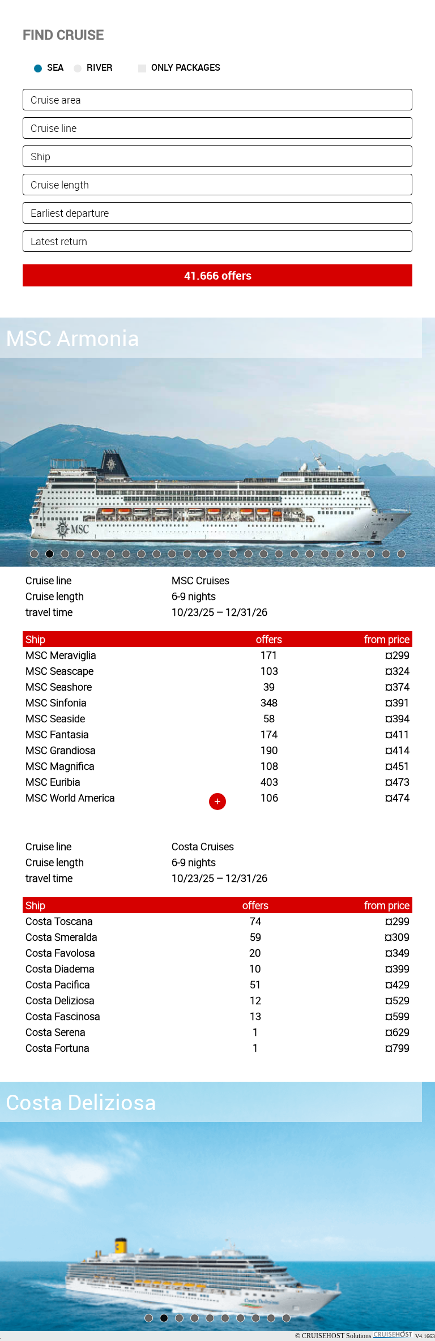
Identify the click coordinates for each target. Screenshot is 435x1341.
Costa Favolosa (60, 952)
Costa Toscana (59, 921)
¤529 (397, 1000)
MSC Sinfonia (56, 702)
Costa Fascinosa (62, 1016)
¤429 (397, 984)
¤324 (397, 671)
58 (269, 718)
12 (255, 1000)
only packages (185, 67)
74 (255, 921)
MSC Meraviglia (60, 655)
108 (269, 766)
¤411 (397, 734)
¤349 (397, 952)
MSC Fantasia (57, 734)
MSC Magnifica (60, 766)
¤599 (397, 1016)
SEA (55, 67)
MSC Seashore (58, 686)
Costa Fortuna (57, 1048)
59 (255, 937)
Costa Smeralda (61, 937)
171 (269, 655)
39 (269, 686)
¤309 (397, 937)
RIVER (100, 67)
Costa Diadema (60, 968)
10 (255, 968)
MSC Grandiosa (60, 750)
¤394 (397, 718)
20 (255, 952)
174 (269, 734)
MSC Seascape (59, 671)
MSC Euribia (52, 782)
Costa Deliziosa (60, 1000)
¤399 (397, 968)
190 (269, 750)
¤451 (397, 766)
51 (255, 984)
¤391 (397, 702)
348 (269, 702)
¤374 (397, 686)
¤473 (397, 782)
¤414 (397, 750)
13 (255, 1016)
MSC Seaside (55, 718)
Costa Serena (55, 1032)
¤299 (397, 655)
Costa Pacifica (57, 984)
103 (269, 671)
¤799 (397, 1048)
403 (269, 782)
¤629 (397, 1032)
